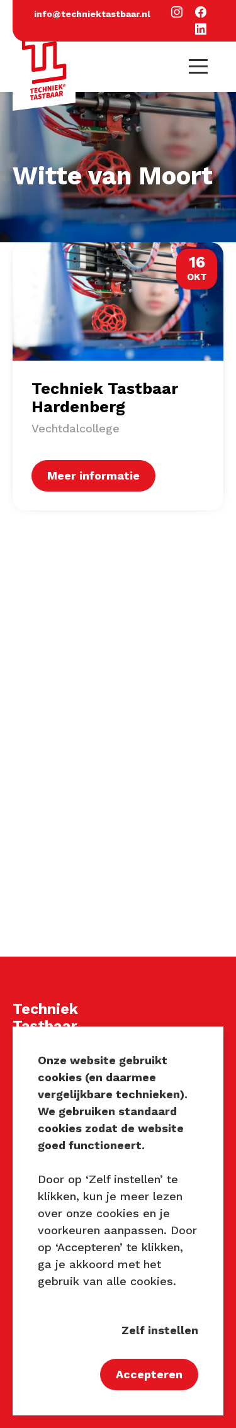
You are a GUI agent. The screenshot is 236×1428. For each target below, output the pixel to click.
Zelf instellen (159, 1330)
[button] (177, 13)
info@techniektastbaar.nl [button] (92, 14)
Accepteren (149, 1374)
